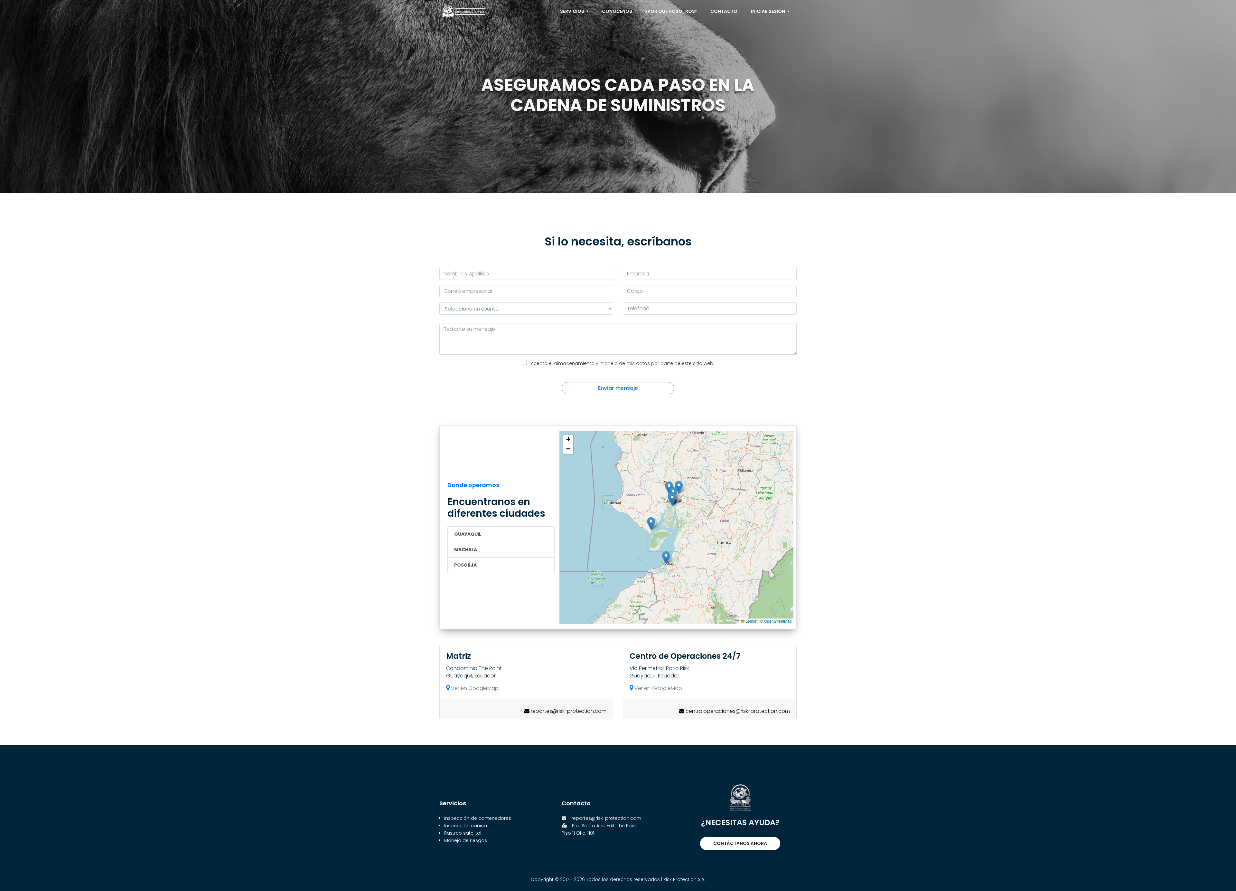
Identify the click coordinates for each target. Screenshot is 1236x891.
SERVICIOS (572, 11)
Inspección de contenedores (477, 818)
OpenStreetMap (778, 621)
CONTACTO (723, 11)
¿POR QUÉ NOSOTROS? (671, 11)
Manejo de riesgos (465, 840)
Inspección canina (465, 825)
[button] (666, 557)
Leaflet (750, 621)
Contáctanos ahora (740, 843)
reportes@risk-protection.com (606, 818)
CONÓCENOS (617, 11)
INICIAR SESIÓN (768, 11)
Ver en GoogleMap (474, 688)
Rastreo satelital (462, 833)
